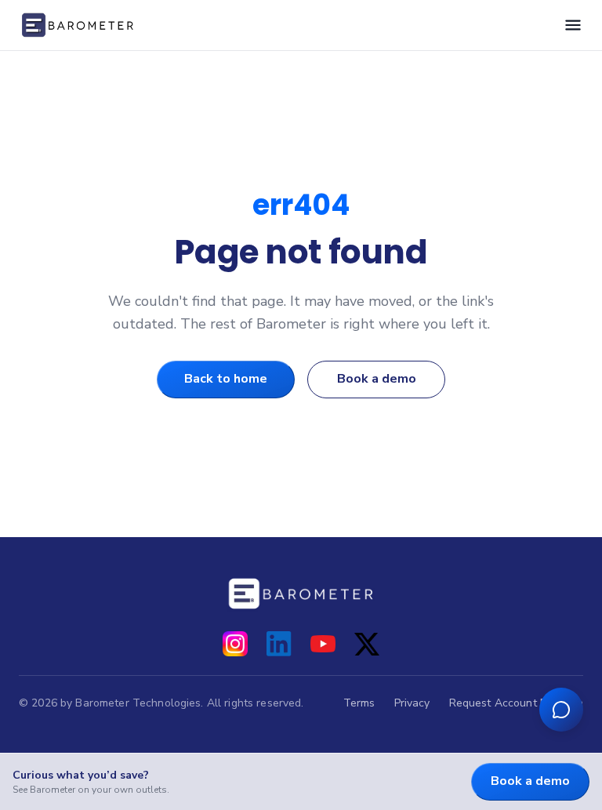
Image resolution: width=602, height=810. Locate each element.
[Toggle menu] (573, 25)
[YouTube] (322, 643)
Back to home (225, 378)
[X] (366, 643)
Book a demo (376, 378)
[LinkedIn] (279, 643)
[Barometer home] (77, 25)
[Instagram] (235, 643)
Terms (359, 703)
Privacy (412, 703)
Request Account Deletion (516, 703)
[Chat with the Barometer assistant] (561, 710)
